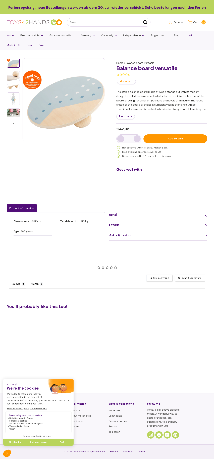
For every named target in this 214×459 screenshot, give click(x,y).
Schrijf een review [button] (191, 277)
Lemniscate (115, 415)
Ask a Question (120, 235)
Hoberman (115, 410)
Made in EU (13, 45)
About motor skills (80, 415)
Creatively (107, 35)
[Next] (13, 122)
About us (75, 410)
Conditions (76, 421)
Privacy (114, 451)
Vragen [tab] (35, 283)
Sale (41, 45)
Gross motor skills (60, 35)
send (113, 215)
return (114, 225)
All (190, 35)
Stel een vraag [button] (161, 277)
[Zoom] (64, 99)
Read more (125, 116)
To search (114, 432)
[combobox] (108, 22)
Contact (75, 426)
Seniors (113, 426)
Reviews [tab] (15, 283)
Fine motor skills (30, 35)
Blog (176, 35)
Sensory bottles (118, 421)
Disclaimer (127, 451)
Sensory (86, 35)
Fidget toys (157, 35)
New (29, 45)
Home (10, 35)
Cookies (141, 451)
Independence (132, 35)
